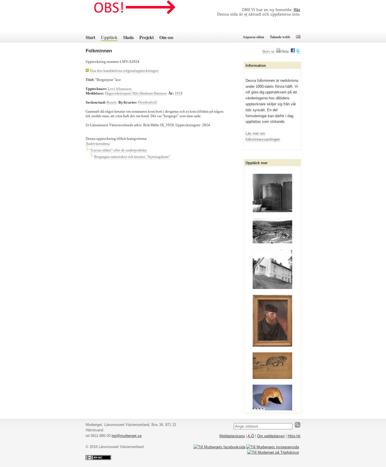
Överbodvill (147, 102)
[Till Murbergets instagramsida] (272, 447)
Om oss (166, 37)
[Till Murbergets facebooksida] (219, 447)
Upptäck (109, 37)
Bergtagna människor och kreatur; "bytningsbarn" (132, 157)
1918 (179, 93)
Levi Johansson (120, 89)
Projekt (146, 37)
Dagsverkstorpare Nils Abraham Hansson (136, 93)
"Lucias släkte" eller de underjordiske (118, 150)
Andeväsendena (98, 144)
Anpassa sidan (253, 37)
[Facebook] (292, 51)
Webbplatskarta (232, 436)
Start (90, 37)
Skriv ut (268, 51)
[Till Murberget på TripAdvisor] (273, 452)
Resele (112, 102)
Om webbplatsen (271, 436)
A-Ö (251, 436)
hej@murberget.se (127, 436)
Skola (128, 37)
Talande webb (280, 37)
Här (297, 10)
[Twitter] (298, 51)
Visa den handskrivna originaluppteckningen (124, 70)
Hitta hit (294, 436)
